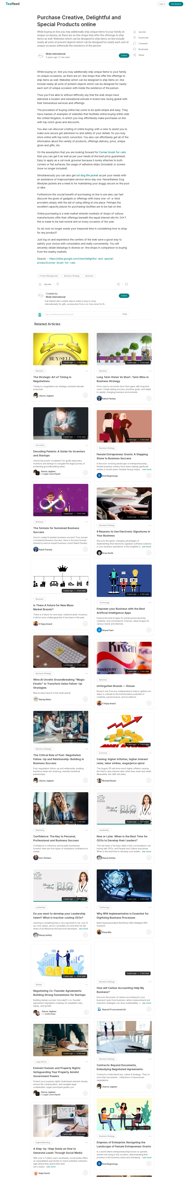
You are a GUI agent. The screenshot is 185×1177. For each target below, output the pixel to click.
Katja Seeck (44, 1173)
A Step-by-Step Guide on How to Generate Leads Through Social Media (57, 1150)
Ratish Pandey (109, 399)
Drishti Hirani (50, 1014)
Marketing (40, 830)
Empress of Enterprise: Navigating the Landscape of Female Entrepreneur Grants (124, 1144)
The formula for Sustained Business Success (56, 530)
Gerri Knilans (45, 858)
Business (89, 276)
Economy (103, 753)
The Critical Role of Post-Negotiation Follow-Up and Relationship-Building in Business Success (58, 759)
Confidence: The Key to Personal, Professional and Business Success (56, 838)
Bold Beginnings (110, 476)
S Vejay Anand (109, 703)
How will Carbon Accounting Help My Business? (120, 989)
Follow (124, 55)
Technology (104, 602)
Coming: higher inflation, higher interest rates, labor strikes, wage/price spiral (122, 761)
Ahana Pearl (108, 630)
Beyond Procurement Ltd (114, 1009)
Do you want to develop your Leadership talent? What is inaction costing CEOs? (59, 915)
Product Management (49, 276)
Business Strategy (71, 276)
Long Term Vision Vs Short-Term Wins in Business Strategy (123, 379)
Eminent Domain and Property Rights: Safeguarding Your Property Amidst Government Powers (57, 1072)
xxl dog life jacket (87, 175)
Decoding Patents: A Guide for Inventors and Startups (59, 453)
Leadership (104, 830)
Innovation (40, 445)
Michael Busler (109, 781)
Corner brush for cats (112, 152)
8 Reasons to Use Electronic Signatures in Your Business (123, 533)
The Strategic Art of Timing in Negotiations (52, 379)
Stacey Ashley (108, 858)
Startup (39, 985)
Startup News (45, 699)
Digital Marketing (43, 1142)
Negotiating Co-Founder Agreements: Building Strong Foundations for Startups (59, 992)
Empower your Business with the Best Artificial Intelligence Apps (121, 610)
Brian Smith (107, 553)
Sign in (162, 4)
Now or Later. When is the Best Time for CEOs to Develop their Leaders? (122, 838)
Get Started (176, 4)
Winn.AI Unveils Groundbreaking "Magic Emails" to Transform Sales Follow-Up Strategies (59, 683)
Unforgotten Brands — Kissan (116, 685)
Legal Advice (41, 1062)
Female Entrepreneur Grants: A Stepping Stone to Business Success (122, 456)
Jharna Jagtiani (109, 1087)
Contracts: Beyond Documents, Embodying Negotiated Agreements (120, 1067)
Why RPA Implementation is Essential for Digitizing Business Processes (123, 915)
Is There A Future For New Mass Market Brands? (53, 607)
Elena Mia (106, 932)
